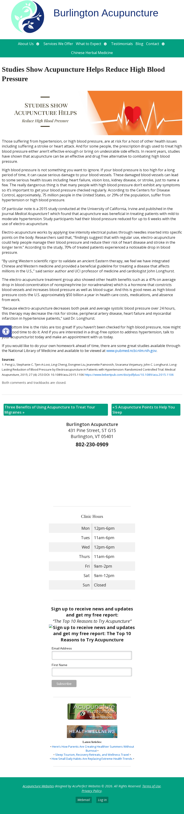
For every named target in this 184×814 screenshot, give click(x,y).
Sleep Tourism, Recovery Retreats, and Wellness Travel (92, 755)
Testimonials (122, 43)
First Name (59, 665)
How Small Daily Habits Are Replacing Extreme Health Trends (92, 759)
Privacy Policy (92, 791)
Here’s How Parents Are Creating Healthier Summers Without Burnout (93, 749)
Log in (102, 800)
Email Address (62, 648)
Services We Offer (58, 43)
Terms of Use (151, 786)
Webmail (83, 800)
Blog (139, 43)
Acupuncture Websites (38, 786)
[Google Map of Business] (92, 475)
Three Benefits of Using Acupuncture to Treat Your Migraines (49, 410)
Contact (152, 43)
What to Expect (88, 43)
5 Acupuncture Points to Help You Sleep (143, 410)
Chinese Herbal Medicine (92, 52)
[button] (6, 331)
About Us (26, 43)
